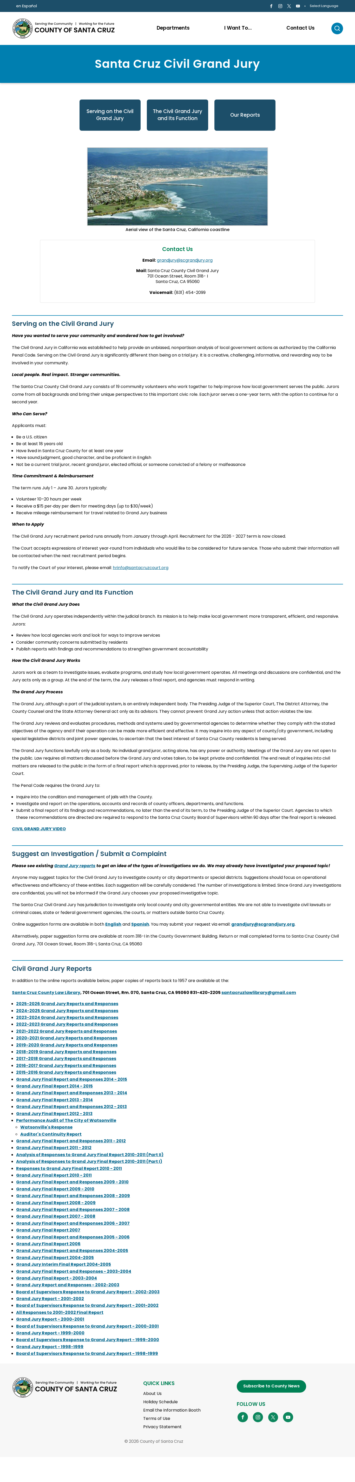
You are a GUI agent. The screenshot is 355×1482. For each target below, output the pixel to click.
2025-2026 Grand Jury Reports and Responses (67, 1004)
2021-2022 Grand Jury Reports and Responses (66, 1031)
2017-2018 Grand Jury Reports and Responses (66, 1059)
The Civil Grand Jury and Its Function (177, 115)
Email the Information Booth (172, 1410)
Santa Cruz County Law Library (46, 993)
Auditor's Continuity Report (51, 1134)
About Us (152, 1394)
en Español (26, 6)
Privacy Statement (162, 1427)
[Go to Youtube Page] (298, 6)
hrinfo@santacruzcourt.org (140, 568)
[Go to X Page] (289, 6)
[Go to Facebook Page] (271, 6)
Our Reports (245, 114)
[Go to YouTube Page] (288, 1417)
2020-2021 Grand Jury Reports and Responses (66, 1038)
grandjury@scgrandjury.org (185, 260)
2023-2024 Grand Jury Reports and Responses (67, 1017)
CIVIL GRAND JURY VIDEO (39, 829)
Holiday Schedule (160, 1402)
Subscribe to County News (271, 1386)
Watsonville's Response (46, 1127)
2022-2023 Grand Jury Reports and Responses (67, 1024)
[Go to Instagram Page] (280, 6)
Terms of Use (156, 1418)
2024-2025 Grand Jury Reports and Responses (67, 1011)
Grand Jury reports (74, 866)
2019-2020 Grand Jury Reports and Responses (66, 1045)
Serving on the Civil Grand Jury (110, 115)
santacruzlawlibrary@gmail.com (258, 993)
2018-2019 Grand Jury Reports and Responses (66, 1052)
